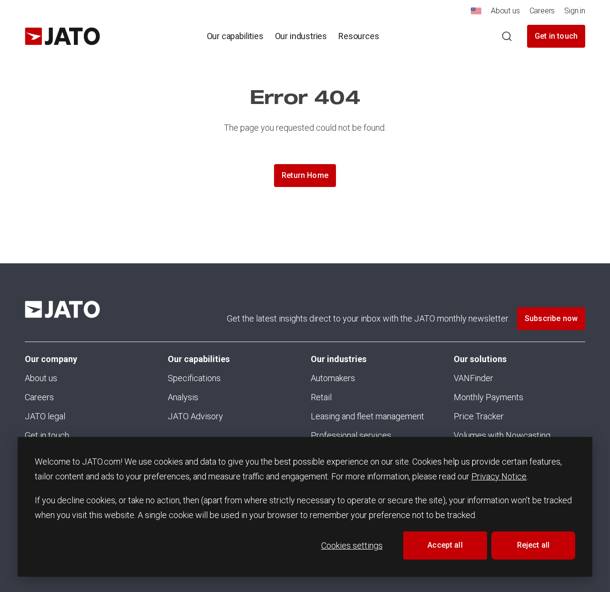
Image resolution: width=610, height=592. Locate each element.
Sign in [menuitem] (574, 10)
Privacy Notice (499, 476)
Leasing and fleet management (367, 416)
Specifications (194, 378)
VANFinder (473, 378)
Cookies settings (352, 545)
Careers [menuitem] (542, 10)
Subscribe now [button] (551, 318)
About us (41, 378)
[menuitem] (476, 13)
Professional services (351, 435)
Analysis (183, 397)
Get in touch (556, 36)
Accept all (445, 545)
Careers (39, 397)
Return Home (305, 175)
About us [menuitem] (505, 10)
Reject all (533, 545)
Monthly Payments (488, 397)
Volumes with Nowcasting (502, 435)
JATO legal (45, 416)
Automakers (333, 378)
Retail (321, 397)
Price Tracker (479, 416)
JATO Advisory (195, 416)
